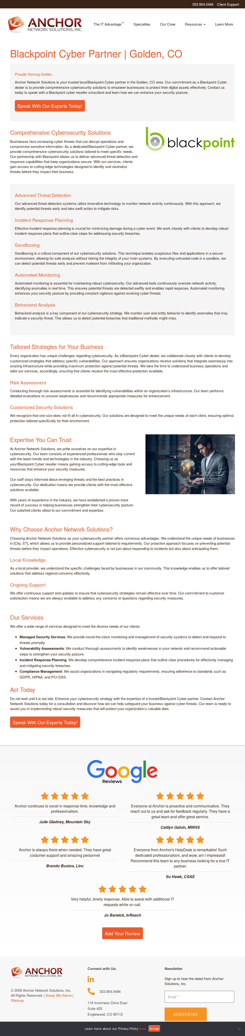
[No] (239, 1028)
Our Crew (167, 24)
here (142, 1028)
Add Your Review (122, 933)
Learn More (224, 24)
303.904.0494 (202, 4)
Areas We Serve (59, 995)
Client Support (228, 4)
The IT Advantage (109, 24)
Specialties (142, 24)
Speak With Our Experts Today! (49, 105)
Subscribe (185, 1014)
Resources (194, 24)
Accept (154, 1028)
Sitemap (17, 1000)
